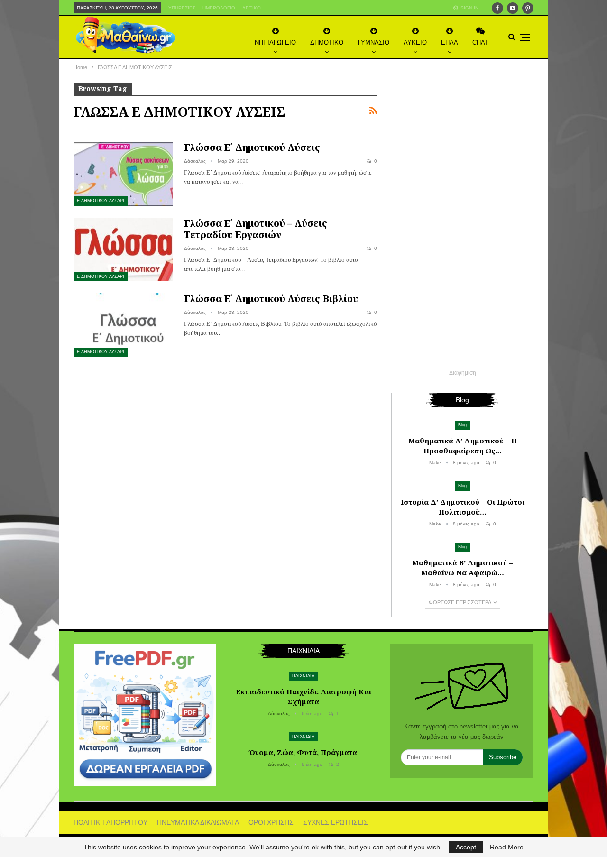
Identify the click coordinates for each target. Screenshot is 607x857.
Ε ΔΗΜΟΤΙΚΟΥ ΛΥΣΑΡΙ (100, 200)
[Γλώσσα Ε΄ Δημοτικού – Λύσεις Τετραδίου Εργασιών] (123, 249)
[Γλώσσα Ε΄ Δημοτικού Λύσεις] (123, 173)
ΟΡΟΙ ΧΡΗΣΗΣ (271, 822)
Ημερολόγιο (218, 7)
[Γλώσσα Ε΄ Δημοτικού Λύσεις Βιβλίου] (123, 325)
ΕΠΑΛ (449, 42)
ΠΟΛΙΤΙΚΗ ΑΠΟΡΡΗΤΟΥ (110, 822)
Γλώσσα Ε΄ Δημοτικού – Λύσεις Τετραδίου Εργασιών (255, 229)
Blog (462, 425)
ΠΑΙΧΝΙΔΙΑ (303, 675)
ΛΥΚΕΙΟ (415, 42)
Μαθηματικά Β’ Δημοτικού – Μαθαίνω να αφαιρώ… (462, 567)
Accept (466, 847)
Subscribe (502, 757)
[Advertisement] (462, 225)
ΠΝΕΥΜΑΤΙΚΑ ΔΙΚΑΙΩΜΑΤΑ (198, 822)
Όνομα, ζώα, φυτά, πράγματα (303, 752)
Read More (507, 847)
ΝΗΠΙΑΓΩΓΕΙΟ (275, 42)
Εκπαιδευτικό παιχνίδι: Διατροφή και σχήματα (303, 696)
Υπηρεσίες (181, 7)
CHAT (480, 42)
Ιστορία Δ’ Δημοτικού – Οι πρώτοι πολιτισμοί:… (462, 506)
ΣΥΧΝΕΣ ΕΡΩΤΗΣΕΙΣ (335, 822)
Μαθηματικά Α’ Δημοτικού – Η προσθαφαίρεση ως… (462, 445)
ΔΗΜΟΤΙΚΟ (326, 42)
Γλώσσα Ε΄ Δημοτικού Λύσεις (252, 147)
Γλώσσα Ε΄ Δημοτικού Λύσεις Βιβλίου (271, 298)
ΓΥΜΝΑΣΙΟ (373, 42)
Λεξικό (251, 7)
